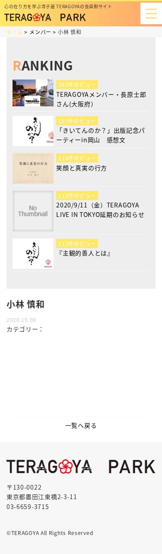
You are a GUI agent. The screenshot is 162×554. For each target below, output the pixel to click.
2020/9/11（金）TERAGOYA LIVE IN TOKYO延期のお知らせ (100, 210)
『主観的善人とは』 (84, 252)
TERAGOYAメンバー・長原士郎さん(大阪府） (101, 99)
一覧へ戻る (81, 425)
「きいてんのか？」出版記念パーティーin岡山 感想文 (100, 135)
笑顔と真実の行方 (81, 167)
